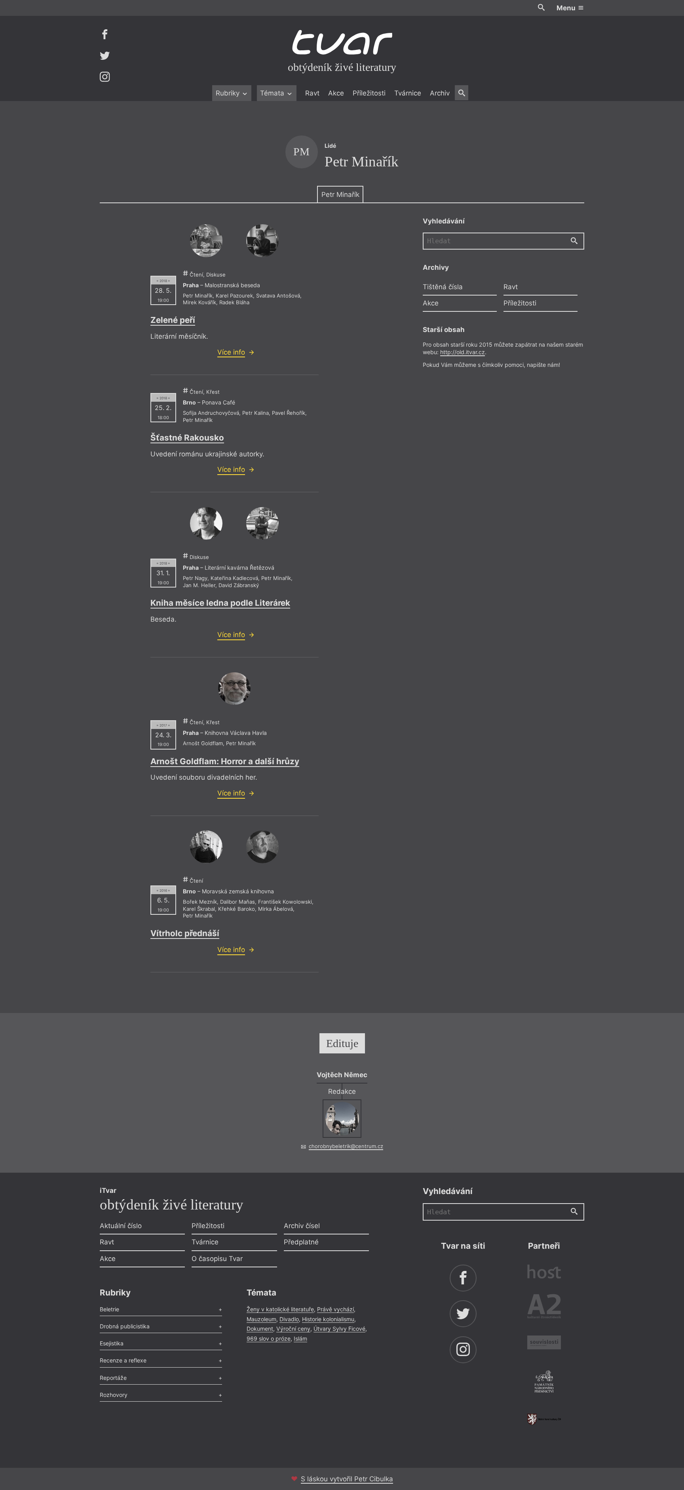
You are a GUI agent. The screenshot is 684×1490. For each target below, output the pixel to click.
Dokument (260, 1328)
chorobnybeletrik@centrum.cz (346, 1146)
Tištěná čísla (443, 286)
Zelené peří (172, 320)
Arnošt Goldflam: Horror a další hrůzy (224, 761)
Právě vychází (335, 1309)
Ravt (312, 93)
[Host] (544, 1273)
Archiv (440, 93)
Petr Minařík (340, 194)
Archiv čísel (302, 1226)
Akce (336, 93)
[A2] (544, 1308)
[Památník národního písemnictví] (544, 1382)
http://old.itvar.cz (462, 351)
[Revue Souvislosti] (544, 1343)
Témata (273, 93)
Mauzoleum (261, 1319)
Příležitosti (369, 93)
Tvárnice (407, 93)
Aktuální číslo (121, 1226)
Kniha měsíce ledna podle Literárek (220, 603)
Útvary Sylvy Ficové (339, 1328)
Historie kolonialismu (328, 1319)
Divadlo (289, 1319)
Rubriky (228, 93)
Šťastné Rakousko (187, 438)
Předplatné (301, 1242)
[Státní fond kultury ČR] (544, 1419)
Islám (300, 1338)
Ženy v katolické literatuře (280, 1309)
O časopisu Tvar (217, 1259)
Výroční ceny (293, 1328)
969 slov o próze (269, 1338)
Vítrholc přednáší (184, 933)
